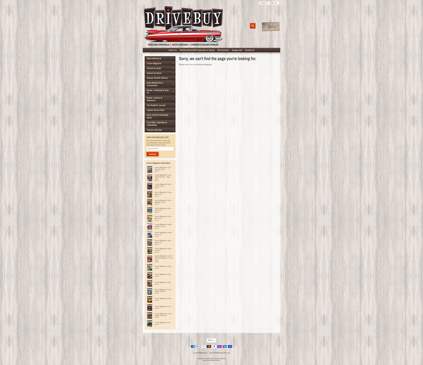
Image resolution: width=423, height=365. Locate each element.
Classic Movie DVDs (155, 110)
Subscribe (152, 154)
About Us (173, 50)
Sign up (273, 3)
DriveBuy (210, 358)
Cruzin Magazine (161, 64)
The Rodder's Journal (156, 105)
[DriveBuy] (183, 26)
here (191, 65)
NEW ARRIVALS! (154, 58)
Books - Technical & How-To (161, 92)
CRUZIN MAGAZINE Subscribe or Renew (197, 50)
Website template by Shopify (211, 360)
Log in (264, 3)
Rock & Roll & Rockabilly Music (157, 116)
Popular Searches (161, 130)
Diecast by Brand (161, 73)
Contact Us (249, 50)
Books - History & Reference (161, 99)
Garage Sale (237, 50)
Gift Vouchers (223, 50)
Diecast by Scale (161, 69)
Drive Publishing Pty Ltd (219, 353)
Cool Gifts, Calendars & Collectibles (157, 124)
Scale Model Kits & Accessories (161, 84)
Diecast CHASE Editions (157, 77)
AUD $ (210, 340)
